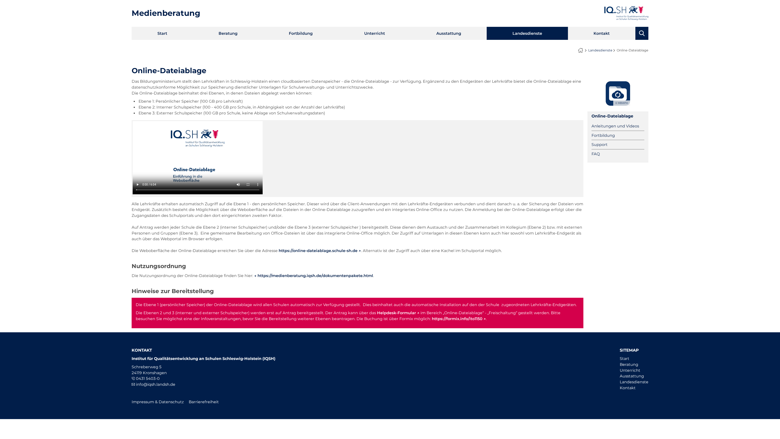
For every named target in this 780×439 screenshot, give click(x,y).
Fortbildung (301, 33)
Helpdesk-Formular (396, 312)
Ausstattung (448, 33)
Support (600, 144)
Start (162, 33)
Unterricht (374, 33)
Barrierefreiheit (204, 401)
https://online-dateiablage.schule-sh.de (318, 250)
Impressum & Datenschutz (158, 401)
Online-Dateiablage (612, 116)
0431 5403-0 (148, 378)
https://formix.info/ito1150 (457, 318)
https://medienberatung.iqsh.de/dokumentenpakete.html (315, 275)
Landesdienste (527, 33)
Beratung (228, 33)
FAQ (596, 153)
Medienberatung (166, 13)
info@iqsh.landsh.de (155, 384)
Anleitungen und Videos (615, 126)
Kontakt (602, 33)
